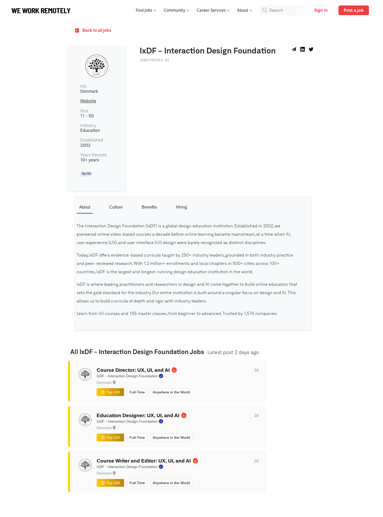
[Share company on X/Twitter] (312, 50)
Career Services (211, 10)
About (242, 10)
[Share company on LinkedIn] (303, 50)
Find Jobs (144, 10)
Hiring (181, 207)
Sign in (321, 10)
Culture (116, 207)
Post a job (354, 10)
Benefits (149, 207)
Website (88, 101)
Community (174, 10)
